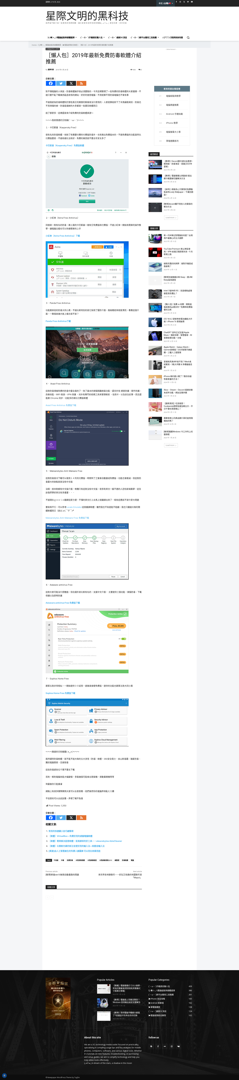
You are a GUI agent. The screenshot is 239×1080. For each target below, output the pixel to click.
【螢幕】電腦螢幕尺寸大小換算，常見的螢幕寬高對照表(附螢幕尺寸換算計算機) (127, 988)
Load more (170, 217)
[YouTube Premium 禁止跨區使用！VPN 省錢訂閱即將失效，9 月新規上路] (155, 252)
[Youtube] (191, 2)
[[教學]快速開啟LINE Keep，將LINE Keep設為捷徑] (155, 280)
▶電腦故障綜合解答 (70, 45)
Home (34, 45)
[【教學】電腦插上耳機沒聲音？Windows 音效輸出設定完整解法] (104, 1003)
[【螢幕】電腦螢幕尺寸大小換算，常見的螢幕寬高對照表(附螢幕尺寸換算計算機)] (104, 989)
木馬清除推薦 (80, 860)
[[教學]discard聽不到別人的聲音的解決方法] (155, 207)
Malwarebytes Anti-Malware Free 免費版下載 (67, 518)
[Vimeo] (187, 2)
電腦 (132, 860)
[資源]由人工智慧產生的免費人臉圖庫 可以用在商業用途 (74, 851)
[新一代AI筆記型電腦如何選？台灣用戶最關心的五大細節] (155, 238)
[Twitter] (184, 2)
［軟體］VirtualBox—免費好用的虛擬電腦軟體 (70, 836)
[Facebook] (176, 2)
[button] (188, 37)
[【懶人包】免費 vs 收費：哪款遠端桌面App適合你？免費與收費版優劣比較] (155, 307)
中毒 (62, 860)
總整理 (117, 860)
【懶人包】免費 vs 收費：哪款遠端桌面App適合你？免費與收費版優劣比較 (178, 307)
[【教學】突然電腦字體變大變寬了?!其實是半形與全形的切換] (104, 1016)
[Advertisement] (96, 28)
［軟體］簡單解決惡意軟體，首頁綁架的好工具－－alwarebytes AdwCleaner (85, 841)
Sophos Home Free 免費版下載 (60, 693)
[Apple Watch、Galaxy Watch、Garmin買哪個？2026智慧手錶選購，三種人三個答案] (155, 350)
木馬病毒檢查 (92, 860)
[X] (71, 83)
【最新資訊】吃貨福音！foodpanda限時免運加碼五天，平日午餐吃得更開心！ (178, 406)
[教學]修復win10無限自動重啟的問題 (62, 874)
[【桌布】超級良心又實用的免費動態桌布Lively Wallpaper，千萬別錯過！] (155, 192)
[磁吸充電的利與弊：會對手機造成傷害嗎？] (155, 267)
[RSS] (81, 83)
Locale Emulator (74, 507)
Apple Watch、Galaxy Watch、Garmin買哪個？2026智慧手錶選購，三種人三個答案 (178, 350)
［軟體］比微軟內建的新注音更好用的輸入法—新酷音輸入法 (77, 846)
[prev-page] (47, 897)
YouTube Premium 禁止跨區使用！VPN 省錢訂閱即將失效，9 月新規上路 (178, 251)
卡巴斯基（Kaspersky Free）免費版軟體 (65, 145)
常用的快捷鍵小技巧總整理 (61, 831)
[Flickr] (164, 1046)
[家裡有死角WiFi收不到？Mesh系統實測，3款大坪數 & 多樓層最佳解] (155, 365)
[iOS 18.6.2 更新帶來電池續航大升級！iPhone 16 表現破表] (155, 322)
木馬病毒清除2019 (105, 860)
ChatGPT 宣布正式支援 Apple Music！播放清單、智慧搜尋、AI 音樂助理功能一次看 (178, 335)
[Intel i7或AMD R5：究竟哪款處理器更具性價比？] (155, 294)
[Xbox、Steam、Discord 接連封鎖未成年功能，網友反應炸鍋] (155, 393)
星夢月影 (51, 69)
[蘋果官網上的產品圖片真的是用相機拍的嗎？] (155, 421)
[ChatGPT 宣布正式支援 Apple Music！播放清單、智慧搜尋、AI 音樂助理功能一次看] (155, 336)
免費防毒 (70, 860)
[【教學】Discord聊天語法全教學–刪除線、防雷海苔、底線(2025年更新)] (155, 164)
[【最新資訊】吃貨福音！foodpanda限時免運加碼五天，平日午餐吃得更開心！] (155, 407)
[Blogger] (151, 1046)
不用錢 (56, 860)
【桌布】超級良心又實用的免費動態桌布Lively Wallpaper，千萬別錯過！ (178, 192)
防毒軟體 (125, 860)
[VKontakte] (178, 1046)
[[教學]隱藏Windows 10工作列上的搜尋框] (155, 435)
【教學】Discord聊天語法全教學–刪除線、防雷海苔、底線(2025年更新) (178, 164)
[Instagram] (180, 2)
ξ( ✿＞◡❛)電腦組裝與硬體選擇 (49, 45)
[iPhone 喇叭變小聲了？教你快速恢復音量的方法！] (155, 379)
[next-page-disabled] (52, 897)
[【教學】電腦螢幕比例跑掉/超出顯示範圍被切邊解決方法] (155, 179)
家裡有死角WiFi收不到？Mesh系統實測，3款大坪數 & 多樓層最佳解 (178, 364)
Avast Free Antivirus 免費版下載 (61, 405)
